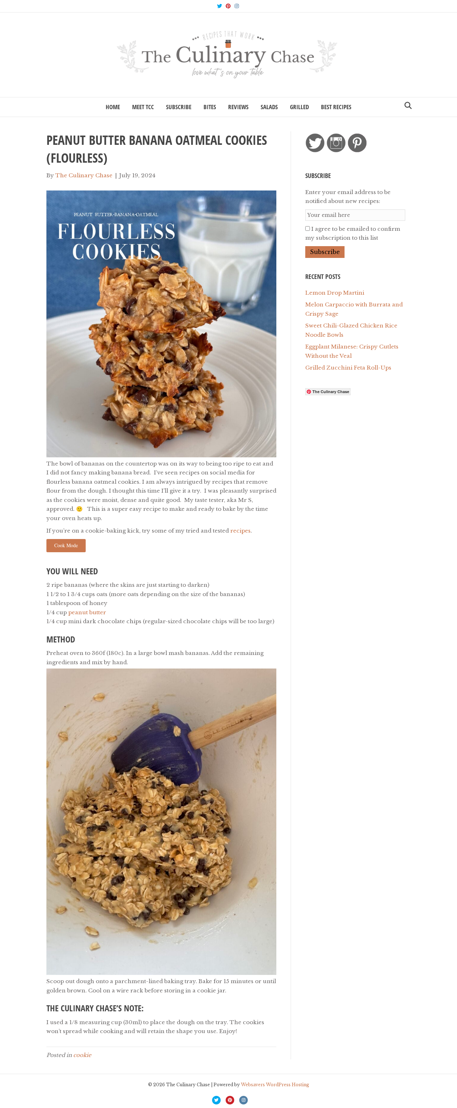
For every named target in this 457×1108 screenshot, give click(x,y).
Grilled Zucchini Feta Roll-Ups (348, 367)
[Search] (406, 105)
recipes (240, 530)
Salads (269, 107)
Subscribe (178, 107)
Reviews (238, 107)
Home (113, 107)
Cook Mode (66, 545)
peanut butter (87, 612)
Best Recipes (336, 107)
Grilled (299, 107)
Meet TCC (143, 107)
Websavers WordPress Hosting (275, 1084)
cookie (82, 1055)
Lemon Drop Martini (334, 292)
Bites (210, 107)
